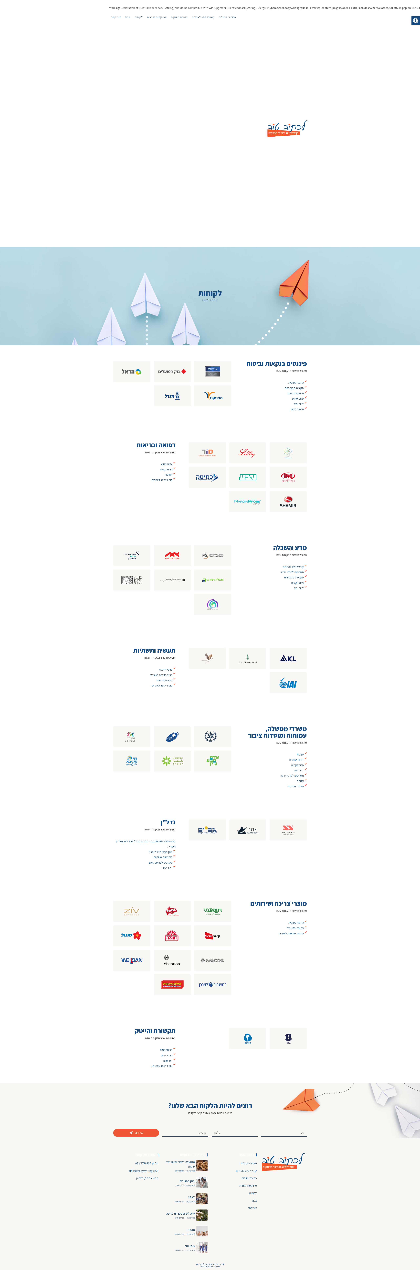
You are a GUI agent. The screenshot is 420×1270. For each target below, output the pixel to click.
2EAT (191, 1197)
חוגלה (191, 1230)
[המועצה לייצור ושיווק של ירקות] (202, 1165)
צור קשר (252, 1208)
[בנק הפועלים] (202, 1182)
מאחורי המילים (249, 1163)
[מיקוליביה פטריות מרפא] (202, 1215)
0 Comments (179, 1171)
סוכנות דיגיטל (206, 1266)
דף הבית (214, 300)
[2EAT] (202, 1198)
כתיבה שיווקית (249, 1178)
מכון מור (190, 1246)
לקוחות (253, 1193)
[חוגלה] (202, 1231)
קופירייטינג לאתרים (246, 1171)
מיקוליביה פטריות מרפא (180, 1213)
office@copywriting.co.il (143, 1171)
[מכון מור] (202, 1247)
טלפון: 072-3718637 (146, 1163)
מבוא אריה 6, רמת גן (147, 1178)
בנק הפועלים (187, 1181)
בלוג (254, 1200)
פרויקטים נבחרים (248, 1186)
